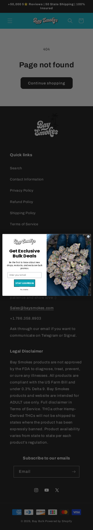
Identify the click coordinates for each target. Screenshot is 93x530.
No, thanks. (24, 290)
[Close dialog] (88, 236)
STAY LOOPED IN (24, 283)
